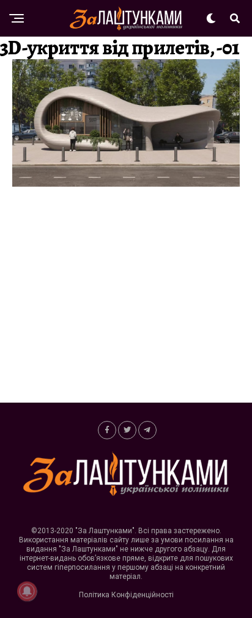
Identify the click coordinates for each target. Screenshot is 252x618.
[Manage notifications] (27, 591)
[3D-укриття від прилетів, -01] (126, 183)
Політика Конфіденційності (126, 595)
